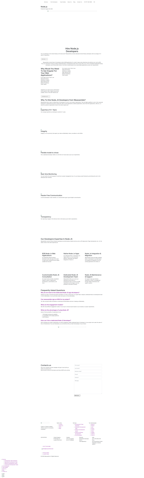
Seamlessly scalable (45, 80)
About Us (70, 2)
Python (92, 428)
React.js (92, 424)
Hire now (43, 59)
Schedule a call (45, 96)
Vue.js (92, 431)
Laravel (92, 429)
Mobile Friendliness (45, 82)
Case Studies (63, 2)
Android (92, 433)
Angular (92, 432)
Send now (77, 395)
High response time (45, 81)
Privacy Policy (46, 452)
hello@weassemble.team (48, 448)
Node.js (92, 425)
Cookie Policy (46, 454)
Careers (60, 424)
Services (46, 2)
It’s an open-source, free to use (47, 77)
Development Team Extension (10, 460)
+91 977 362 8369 (88, 2)
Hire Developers (54, 2)
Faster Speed (43, 84)
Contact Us (79, 2)
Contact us (4, 471)
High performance (45, 78)
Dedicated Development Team (10, 462)
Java (92, 427)
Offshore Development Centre (10, 463)
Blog (74, 2)
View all (92, 435)
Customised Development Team (11, 464)
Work (60, 427)
